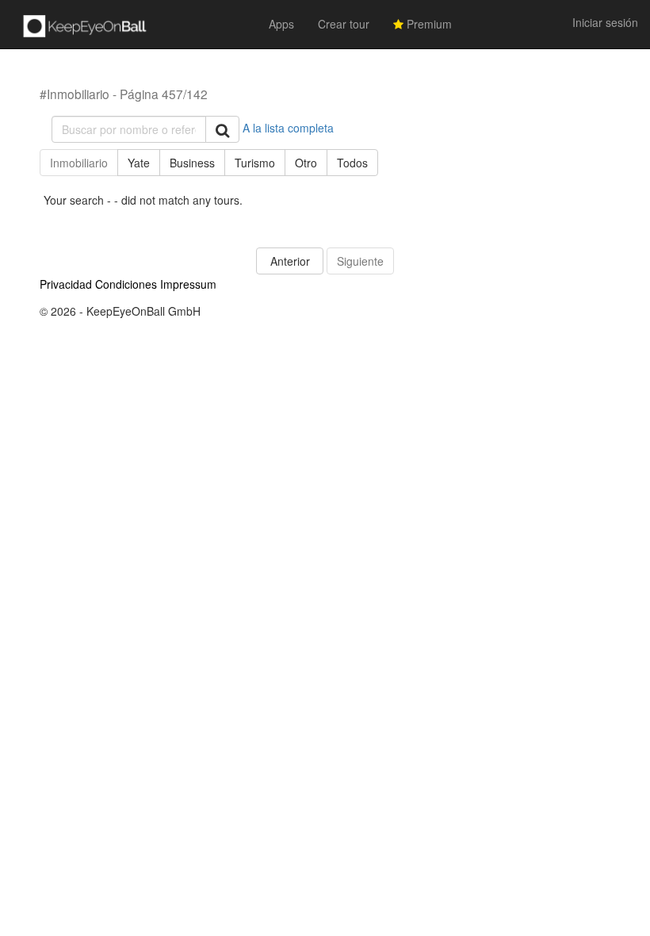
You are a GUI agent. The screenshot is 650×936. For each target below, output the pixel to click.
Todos (352, 163)
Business (192, 163)
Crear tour (343, 24)
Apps (281, 24)
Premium (427, 24)
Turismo (255, 163)
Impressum (188, 284)
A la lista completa (288, 128)
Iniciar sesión (605, 22)
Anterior (290, 261)
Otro (306, 163)
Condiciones (126, 284)
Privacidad (66, 284)
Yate (139, 163)
